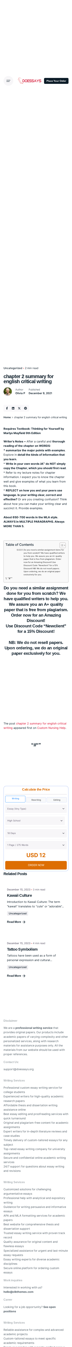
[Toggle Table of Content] (61, 545)
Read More (14, 921)
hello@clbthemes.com (18, 1291)
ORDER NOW (36, 865)
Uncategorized (18, 913)
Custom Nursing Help (51, 728)
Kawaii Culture (19, 895)
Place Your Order (56, 80)
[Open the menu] (8, 81)
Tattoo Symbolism (22, 949)
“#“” (10, 578)
